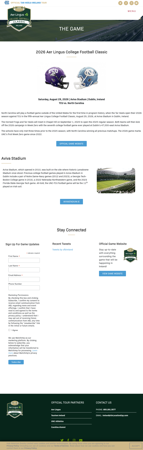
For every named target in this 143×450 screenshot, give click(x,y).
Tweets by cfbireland (62, 249)
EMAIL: (112, 415)
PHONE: (106, 409)
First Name (14, 256)
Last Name (14, 265)
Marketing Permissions (18, 295)
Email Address (15, 275)
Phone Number (15, 284)
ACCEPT (136, 445)
